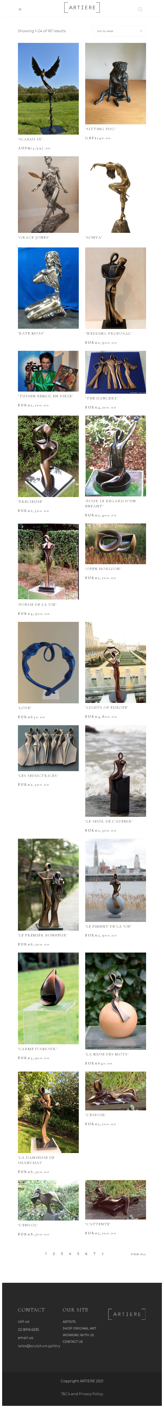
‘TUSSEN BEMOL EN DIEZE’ (45, 396)
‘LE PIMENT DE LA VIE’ (108, 926)
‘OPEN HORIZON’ (103, 568)
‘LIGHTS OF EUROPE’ (107, 707)
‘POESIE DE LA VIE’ (37, 604)
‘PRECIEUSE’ (30, 501)
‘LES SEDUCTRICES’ (38, 775)
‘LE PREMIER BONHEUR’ (43, 935)
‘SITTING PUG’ (100, 129)
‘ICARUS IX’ (30, 139)
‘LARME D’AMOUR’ (37, 1048)
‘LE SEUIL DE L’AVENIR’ (109, 821)
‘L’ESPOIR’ (95, 1115)
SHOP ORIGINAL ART (79, 1328)
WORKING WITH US (78, 1335)
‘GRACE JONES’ (34, 237)
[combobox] (119, 31)
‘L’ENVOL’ (28, 1225)
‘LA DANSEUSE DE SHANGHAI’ (36, 1160)
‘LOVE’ (25, 708)
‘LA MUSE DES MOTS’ (107, 1054)
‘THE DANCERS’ (101, 398)
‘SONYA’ (93, 237)
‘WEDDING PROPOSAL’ (108, 333)
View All (138, 1254)
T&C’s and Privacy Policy (82, 1394)
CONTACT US (73, 1342)
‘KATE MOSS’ (31, 333)
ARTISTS (69, 1322)
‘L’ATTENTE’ (98, 1224)
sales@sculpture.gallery (39, 1346)
